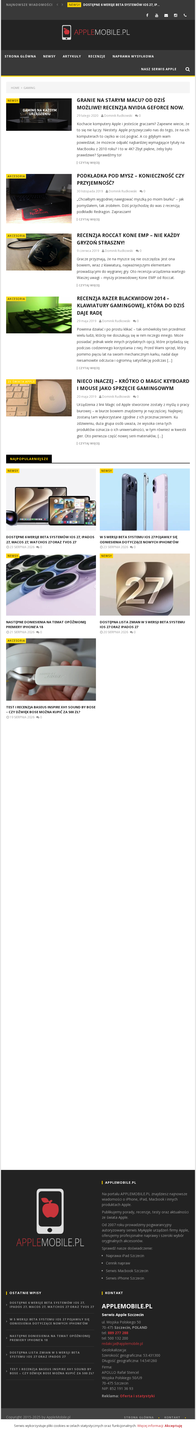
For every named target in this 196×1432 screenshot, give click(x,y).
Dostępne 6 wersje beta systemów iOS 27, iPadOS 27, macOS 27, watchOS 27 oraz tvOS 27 (121, 5)
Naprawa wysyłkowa (133, 56)
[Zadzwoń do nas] (185, 15)
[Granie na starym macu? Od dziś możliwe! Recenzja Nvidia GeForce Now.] (39, 114)
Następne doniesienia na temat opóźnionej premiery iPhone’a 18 (50, 1338)
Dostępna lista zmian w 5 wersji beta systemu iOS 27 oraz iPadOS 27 (45, 1355)
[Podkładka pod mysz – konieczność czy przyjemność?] (39, 198)
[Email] (166, 15)
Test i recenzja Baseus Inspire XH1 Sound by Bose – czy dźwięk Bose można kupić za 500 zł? (50, 709)
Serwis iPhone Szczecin (125, 1278)
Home (15, 88)
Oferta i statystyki (137, 1395)
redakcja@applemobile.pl (122, 1343)
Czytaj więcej (89, 162)
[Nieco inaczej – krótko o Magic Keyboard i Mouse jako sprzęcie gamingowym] (39, 397)
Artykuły (72, 56)
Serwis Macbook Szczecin (127, 1270)
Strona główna (20, 56)
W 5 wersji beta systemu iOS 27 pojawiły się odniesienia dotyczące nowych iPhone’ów (139, 539)
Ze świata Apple (21, 381)
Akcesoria (16, 176)
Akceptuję (173, 1425)
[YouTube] (157, 15)
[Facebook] (147, 15)
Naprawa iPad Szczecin (125, 1255)
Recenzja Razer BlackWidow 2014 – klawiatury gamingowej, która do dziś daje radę (130, 305)
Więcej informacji (150, 1425)
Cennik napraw (118, 1263)
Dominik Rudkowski (118, 116)
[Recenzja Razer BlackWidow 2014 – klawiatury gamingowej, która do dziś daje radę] (39, 315)
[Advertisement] (44, 811)
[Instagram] (175, 15)
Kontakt (172, 1417)
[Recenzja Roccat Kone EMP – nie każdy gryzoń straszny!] (39, 252)
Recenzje (96, 56)
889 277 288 (118, 1332)
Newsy (74, 5)
